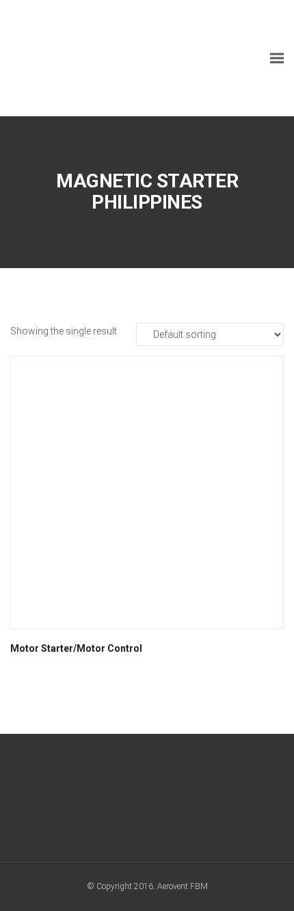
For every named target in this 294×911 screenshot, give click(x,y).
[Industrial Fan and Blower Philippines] (112, 58)
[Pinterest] (198, 801)
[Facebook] (96, 801)
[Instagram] (172, 801)
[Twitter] (147, 801)
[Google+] (122, 801)
